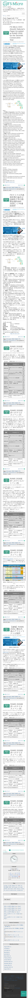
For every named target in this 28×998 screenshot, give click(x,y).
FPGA (19, 885)
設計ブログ (9, 980)
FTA (19, 187)
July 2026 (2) (6, 948)
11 (12, 874)
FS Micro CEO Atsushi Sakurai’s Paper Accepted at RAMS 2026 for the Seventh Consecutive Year (17, 33)
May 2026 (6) (6, 952)
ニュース (9, 975)
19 (14, 876)
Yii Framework (17, 988)
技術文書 (20, 978)
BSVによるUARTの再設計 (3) (10, 908)
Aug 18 (18, 912)
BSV (10, 885)
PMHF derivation (15, 887)
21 (17, 876)
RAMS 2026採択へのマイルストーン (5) (16, 552)
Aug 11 (5, 918)
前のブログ (7, 185)
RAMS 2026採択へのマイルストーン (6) (17, 481)
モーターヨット (15, 978)
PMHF (13, 187)
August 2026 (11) (7, 946)
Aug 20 (19, 908)
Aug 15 (5, 915)
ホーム (4, 15)
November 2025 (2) (8, 963)
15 (19, 874)
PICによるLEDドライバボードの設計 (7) (12, 917)
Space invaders (10, 888)
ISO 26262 (8, 187)
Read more (5, 189)
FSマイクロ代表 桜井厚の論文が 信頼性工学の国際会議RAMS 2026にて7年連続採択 (17, 200)
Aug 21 (19, 906)
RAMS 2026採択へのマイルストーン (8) (17, 348)
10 (3, 851)
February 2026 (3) (7, 957)
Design (13, 885)
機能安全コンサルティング (16, 975)
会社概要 (17, 977)
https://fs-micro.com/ (10, 182)
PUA (19, 887)
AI (8, 885)
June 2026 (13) (7, 950)
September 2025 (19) (8, 967)
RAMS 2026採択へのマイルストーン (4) (16, 706)
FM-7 (16, 885)
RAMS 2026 (5, 652)
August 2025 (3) (7, 969)
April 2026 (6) (7, 954)
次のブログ (20, 185)
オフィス (7, 978)
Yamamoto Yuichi (7, 928)
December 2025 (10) (8, 961)
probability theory (20, 890)
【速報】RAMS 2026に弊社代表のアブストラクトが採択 (17, 630)
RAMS (16, 187)
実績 (10, 978)
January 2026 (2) (7, 959)
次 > (6, 851)
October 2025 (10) (8, 965)
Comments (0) (12, 189)
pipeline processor (13, 890)
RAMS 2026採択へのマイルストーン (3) (16, 752)
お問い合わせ (14, 980)
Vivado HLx (19, 888)
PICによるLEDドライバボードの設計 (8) (12, 913)
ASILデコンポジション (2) (13, 935)
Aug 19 (19, 910)
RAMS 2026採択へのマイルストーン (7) (16, 412)
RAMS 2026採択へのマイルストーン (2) (16, 803)
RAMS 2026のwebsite (8, 559)
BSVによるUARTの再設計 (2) (10, 910)
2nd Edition (6, 885)
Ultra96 (15, 888)
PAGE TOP (23, 993)
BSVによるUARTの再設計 (9, 912)
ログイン (6, 982)
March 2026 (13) (7, 956)
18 (12, 876)
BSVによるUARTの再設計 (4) (10, 906)
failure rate (8, 890)
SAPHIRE (5, 888)
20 (15, 876)
